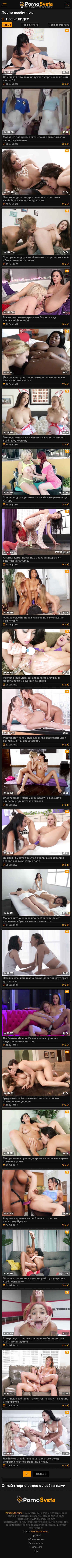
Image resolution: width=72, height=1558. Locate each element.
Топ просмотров (59, 24)
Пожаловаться (36, 1543)
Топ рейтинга (30, 24)
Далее (40, 1474)
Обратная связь (36, 1539)
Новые (7, 24)
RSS (36, 1551)
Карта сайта (36, 1547)
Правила (36, 1535)
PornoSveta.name (13, 1513)
